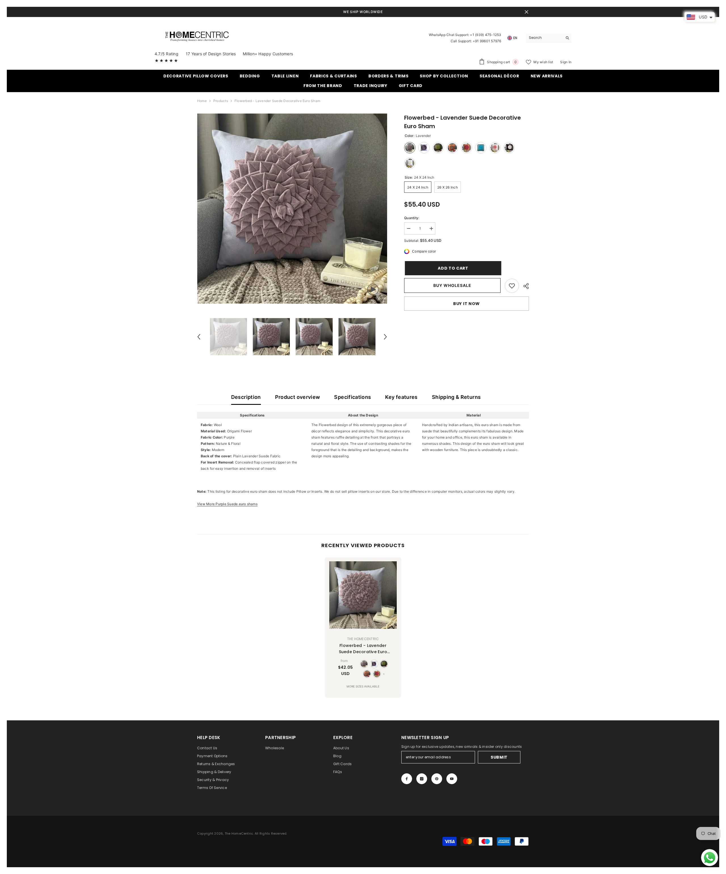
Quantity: (411, 218)
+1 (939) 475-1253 (485, 35)
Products (220, 101)
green (384, 664)
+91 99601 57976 (487, 41)
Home (202, 101)
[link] (512, 286)
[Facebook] (406, 778)
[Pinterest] (436, 778)
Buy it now (466, 303)
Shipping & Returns (456, 397)
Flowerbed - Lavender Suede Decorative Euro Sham (363, 649)
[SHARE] (524, 286)
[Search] (548, 37)
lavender (364, 664)
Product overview (297, 397)
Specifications (352, 397)
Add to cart (452, 268)
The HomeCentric (363, 638)
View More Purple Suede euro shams (227, 504)
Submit (499, 757)
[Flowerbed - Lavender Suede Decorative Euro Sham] (363, 595)
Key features (401, 397)
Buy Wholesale (452, 285)
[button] (199, 337)
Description (246, 397)
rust (377, 674)
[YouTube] (451, 778)
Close (526, 12)
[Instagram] (421, 778)
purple (374, 664)
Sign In (565, 62)
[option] (292, 208)
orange (367, 674)
